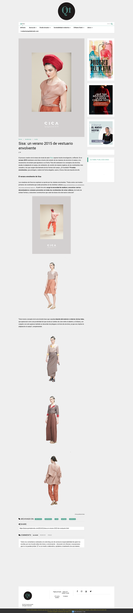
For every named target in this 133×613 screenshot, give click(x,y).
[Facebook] (77, 591)
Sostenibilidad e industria (61, 27)
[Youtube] (86, 591)
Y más (84, 611)
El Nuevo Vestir (78, 27)
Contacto (65, 596)
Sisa (51, 158)
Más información (78, 611)
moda (36, 139)
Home (23, 27)
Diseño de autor (44, 27)
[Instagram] (81, 591)
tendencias (28, 139)
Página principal (57, 591)
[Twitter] (91, 591)
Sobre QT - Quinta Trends (65, 592)
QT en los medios (57, 597)
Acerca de (32, 27)
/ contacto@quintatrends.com (29, 31)
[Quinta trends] (66, 19)
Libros (89, 27)
